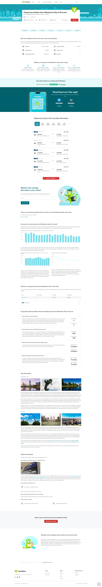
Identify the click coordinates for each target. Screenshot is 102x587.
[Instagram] (15, 577)
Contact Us (77, 572)
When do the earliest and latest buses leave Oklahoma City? (34, 342)
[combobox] (29, 20)
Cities (68, 30)
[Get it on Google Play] (71, 100)
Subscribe (25, 202)
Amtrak (24, 406)
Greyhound (24, 297)
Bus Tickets (23, 562)
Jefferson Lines (74, 475)
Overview (34, 30)
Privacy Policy (85, 583)
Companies (77, 574)
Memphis (42, 477)
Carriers (51, 30)
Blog (61, 2)
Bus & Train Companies (47, 2)
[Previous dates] (33, 124)
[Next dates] (68, 124)
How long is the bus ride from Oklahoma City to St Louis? (34, 329)
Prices (42, 30)
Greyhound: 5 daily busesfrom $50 (29, 214)
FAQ (60, 30)
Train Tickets (47, 574)
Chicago (48, 477)
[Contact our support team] (99, 584)
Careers (61, 578)
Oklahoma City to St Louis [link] (47, 562)
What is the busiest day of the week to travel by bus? (33, 355)
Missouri (34, 562)
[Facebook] (17, 577)
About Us (61, 572)
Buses (33, 2)
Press (61, 576)
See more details (24, 216)
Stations (77, 30)
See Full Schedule (51, 178)
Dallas (34, 477)
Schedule (25, 30)
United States (29, 562)
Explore (56, 2)
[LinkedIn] (19, 577)
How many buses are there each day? (30, 316)
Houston (37, 477)
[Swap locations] (36, 20)
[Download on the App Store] (59, 100)
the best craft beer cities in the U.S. (55, 440)
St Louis (39, 562)
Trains (39, 2)
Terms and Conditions (79, 583)
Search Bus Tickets (51, 521)
